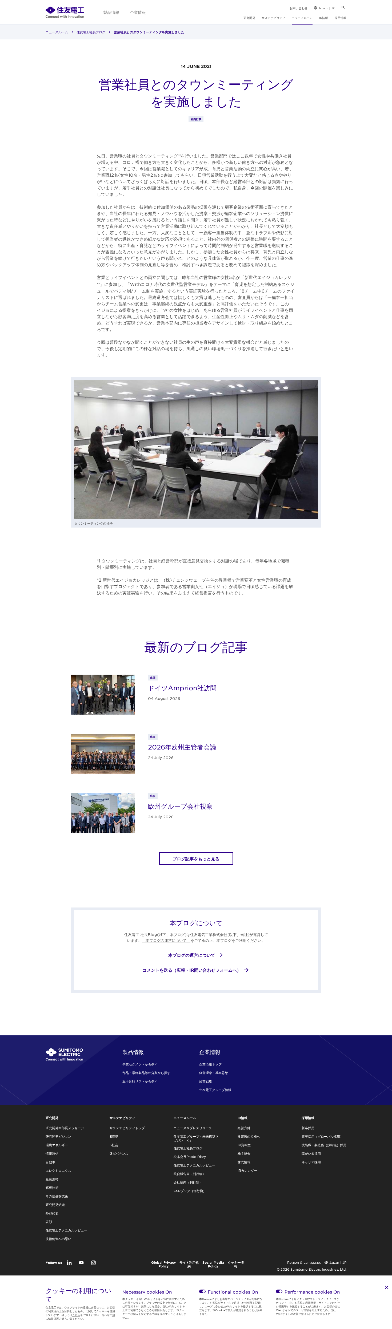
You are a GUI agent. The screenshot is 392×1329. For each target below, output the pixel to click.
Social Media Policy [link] (213, 1264)
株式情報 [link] (244, 1162)
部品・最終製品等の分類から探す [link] (146, 1073)
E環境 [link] (114, 1136)
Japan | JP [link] (326, 8)
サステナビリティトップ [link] (127, 1128)
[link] (65, 12)
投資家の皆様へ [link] (249, 1136)
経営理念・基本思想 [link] (213, 1073)
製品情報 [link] (111, 12)
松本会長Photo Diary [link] (190, 1156)
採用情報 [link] (340, 17)
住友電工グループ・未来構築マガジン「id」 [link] (196, 1138)
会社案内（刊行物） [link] (188, 1182)
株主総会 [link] (244, 1153)
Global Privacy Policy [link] (163, 1264)
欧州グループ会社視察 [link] (180, 806)
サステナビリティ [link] (273, 17)
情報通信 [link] (52, 1153)
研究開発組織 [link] (55, 1204)
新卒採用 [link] (308, 1128)
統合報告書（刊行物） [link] (190, 1174)
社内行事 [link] (196, 119)
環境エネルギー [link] (57, 1145)
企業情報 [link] (138, 12)
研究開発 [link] (249, 17)
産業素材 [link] (52, 1179)
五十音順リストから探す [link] (140, 1081)
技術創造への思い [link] (58, 1239)
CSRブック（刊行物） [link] (190, 1191)
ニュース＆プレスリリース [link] (193, 1128)
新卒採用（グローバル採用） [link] (322, 1136)
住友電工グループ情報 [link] (215, 1090)
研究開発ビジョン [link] (58, 1136)
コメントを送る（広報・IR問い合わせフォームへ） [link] (191, 970)
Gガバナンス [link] (119, 1153)
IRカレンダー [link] (247, 1170)
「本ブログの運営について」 (166, 940)
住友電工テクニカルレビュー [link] (66, 1230)
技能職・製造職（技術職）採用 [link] (324, 1145)
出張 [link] (152, 677)
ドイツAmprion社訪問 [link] (182, 688)
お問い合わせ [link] (298, 8)
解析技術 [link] (52, 1187)
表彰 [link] (49, 1221)
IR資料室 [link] (244, 1145)
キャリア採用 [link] (311, 1162)
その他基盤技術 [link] (57, 1196)
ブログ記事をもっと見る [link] (196, 858)
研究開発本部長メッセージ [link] (65, 1128)
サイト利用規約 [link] (189, 1264)
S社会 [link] (114, 1145)
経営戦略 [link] (205, 1081)
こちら (76, 1314)
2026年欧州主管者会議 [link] (182, 747)
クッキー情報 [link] (236, 1264)
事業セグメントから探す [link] (140, 1064)
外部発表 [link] (52, 1213)
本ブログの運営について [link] (191, 955)
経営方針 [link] (244, 1128)
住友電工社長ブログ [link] (91, 32)
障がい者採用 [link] (311, 1153)
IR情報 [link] (323, 17)
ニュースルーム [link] (302, 17)
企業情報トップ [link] (210, 1064)
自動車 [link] (50, 1162)
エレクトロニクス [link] (58, 1170)
